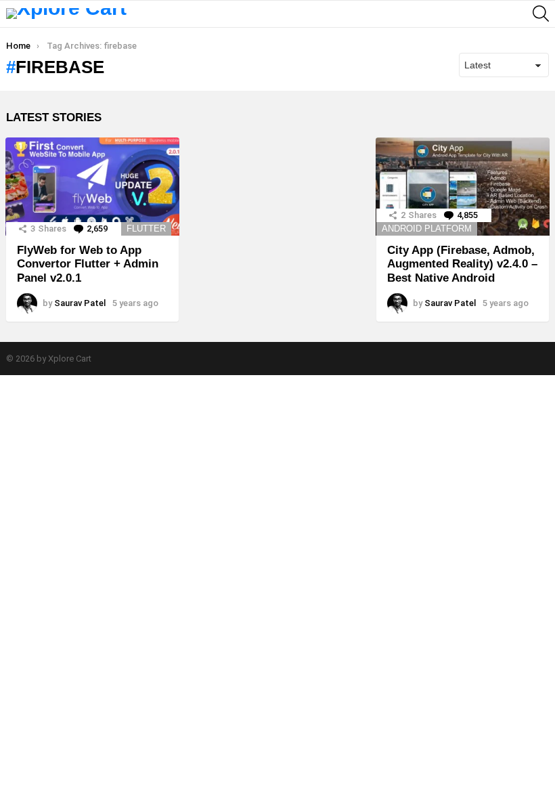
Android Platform (427, 228)
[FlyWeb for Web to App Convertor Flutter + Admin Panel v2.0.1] (92, 186)
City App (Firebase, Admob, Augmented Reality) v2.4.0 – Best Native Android (462, 264)
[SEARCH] (541, 13)
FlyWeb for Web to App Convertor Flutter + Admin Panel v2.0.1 (87, 264)
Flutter (146, 228)
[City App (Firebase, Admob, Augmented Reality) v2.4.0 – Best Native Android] (463, 186)
